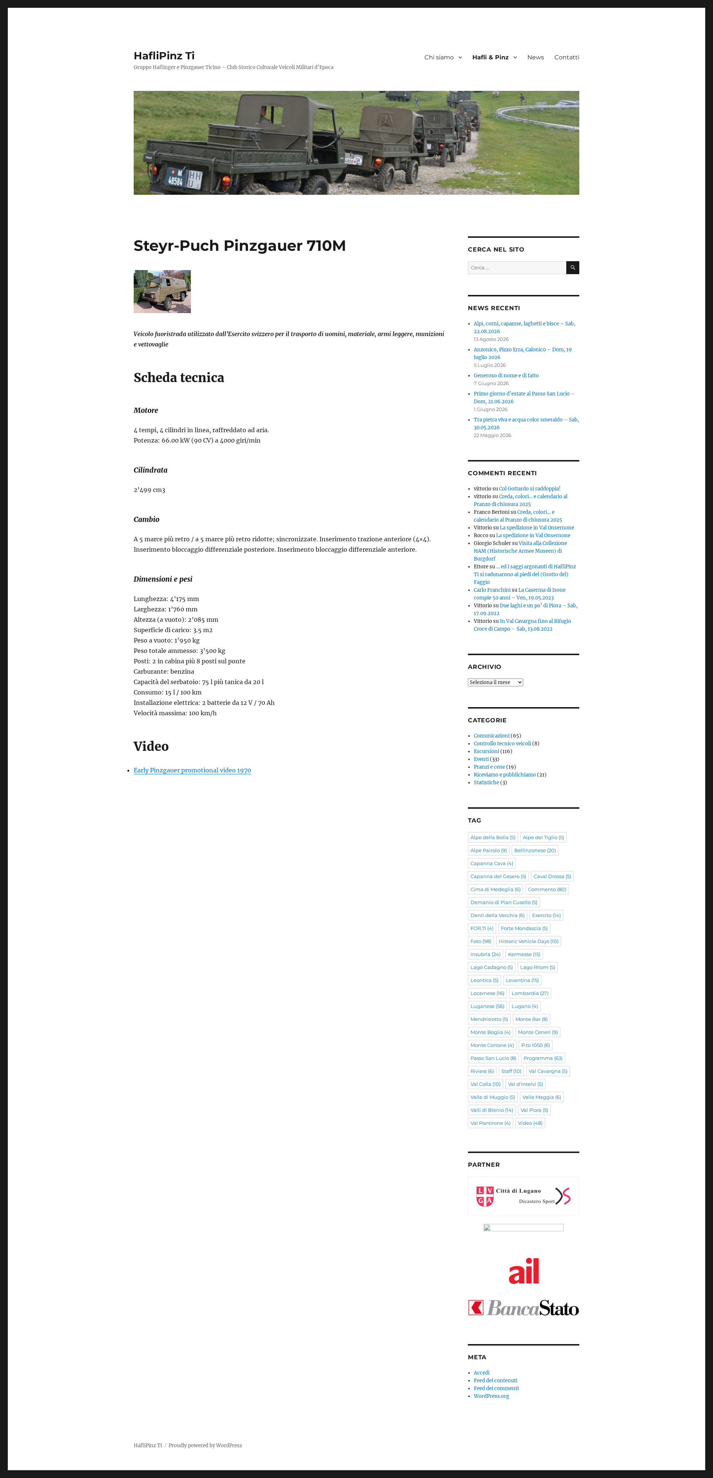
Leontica (484, 980)
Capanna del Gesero (498, 876)
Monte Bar (531, 1019)
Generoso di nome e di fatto (506, 375)
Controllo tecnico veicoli (502, 743)
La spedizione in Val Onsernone (537, 528)
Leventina (522, 980)
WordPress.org (491, 1396)
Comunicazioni (491, 736)
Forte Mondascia (524, 928)
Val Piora (534, 1110)
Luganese (487, 1006)
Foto (481, 941)
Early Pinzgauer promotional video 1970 (192, 770)
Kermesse (524, 954)
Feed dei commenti (496, 1388)
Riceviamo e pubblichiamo (505, 775)
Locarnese (487, 993)
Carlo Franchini (492, 590)
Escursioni (486, 751)
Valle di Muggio (493, 1097)
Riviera (482, 1071)
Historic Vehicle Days (529, 941)
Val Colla (486, 1084)
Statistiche (486, 782)
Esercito (546, 915)
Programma (543, 1058)
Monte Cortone (492, 1045)
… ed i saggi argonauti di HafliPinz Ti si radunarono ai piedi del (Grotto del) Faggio (525, 574)
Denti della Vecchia (498, 915)
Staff (511, 1071)
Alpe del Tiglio (543, 837)
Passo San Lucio (493, 1058)
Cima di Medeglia (496, 889)
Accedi (481, 1373)
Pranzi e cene (489, 767)
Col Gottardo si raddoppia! (530, 489)
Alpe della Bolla (493, 837)
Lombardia (530, 993)
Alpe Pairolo (489, 850)
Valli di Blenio (492, 1110)
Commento (547, 889)
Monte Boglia (491, 1032)
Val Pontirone (491, 1123)
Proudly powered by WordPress (205, 1445)
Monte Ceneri (538, 1032)
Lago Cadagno (492, 967)
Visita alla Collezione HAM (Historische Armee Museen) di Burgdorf (520, 551)
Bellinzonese (535, 850)
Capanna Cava (492, 863)
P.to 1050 (535, 1045)
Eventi (481, 759)
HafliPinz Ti (164, 55)
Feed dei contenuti (495, 1380)
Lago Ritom (537, 967)
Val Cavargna (548, 1071)
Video (530, 1123)
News (535, 57)
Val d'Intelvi (525, 1084)
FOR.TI (482, 928)
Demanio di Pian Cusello (504, 902)
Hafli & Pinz (490, 57)
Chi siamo (439, 57)
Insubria (486, 954)
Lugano (525, 1006)
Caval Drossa (552, 876)
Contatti (566, 57)
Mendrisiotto (489, 1019)
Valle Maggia (541, 1097)
